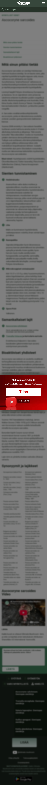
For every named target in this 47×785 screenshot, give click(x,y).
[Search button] (3, 9)
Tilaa (23, 391)
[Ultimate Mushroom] (23, 3)
